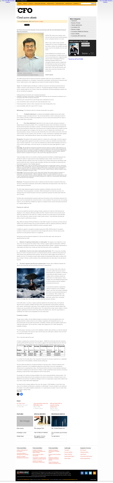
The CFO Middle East (24, 479)
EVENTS (31, 3)
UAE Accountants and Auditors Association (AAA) (55, 463)
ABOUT (25, 3)
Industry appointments (76, 25)
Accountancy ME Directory (86, 456)
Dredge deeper (20, 436)
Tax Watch (66, 450)
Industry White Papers (69, 456)
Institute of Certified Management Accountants (22, 457)
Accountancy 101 (75, 27)
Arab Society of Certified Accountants (38, 455)
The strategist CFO (39, 428)
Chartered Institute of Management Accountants (22, 454)
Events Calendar (75, 33)
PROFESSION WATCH (58, 414)
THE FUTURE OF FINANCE (41, 432)
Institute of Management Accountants (22, 451)
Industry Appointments (85, 458)
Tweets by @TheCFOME (75, 59)
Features (20, 414)
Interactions (74, 20)
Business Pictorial (75, 23)
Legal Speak (83, 454)
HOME (20, 3)
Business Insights (38, 21)
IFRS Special (83, 450)
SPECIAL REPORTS (39, 414)
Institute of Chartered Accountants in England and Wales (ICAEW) (39, 451)
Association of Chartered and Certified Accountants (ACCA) (39, 458)
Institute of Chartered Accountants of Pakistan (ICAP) (54, 451)
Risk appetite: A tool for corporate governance (39, 437)
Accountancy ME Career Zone (78, 35)
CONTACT (76, 3)
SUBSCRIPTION (60, 3)
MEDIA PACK (50, 3)
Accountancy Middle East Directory (79, 31)
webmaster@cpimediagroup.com (70, 479)
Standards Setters (84, 452)
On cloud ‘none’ (21, 403)
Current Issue (85, 43)
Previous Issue (85, 45)
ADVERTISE (69, 3)
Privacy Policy (93, 479)
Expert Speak (67, 458)
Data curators (20, 428)
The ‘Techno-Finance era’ (58, 428)
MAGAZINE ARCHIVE (40, 3)
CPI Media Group (45, 479)
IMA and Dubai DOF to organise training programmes (56, 405)
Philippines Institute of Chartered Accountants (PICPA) (54, 459)
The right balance (55, 436)
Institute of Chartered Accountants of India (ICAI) (39, 461)
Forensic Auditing (68, 452)
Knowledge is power (21, 432)
